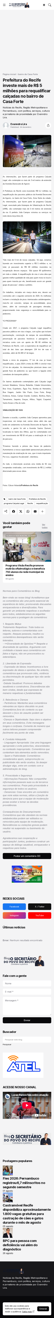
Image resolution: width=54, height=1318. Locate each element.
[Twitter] (21, 511)
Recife (30, 503)
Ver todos (44, 526)
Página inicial (9, 74)
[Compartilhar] (48, 125)
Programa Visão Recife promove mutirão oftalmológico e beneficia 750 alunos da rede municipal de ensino (25, 570)
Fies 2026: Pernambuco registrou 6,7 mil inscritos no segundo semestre (24, 1182)
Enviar (27, 1020)
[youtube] (39, 915)
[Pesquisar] (49, 5)
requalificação (42, 503)
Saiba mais (27, 1311)
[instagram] (14, 915)
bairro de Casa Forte (28, 74)
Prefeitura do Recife (37, 499)
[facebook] (14, 906)
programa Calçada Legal (14, 503)
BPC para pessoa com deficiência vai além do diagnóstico (20, 1245)
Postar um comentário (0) (27, 856)
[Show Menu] (4, 5)
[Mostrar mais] (42, 511)
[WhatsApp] (28, 511)
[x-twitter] (39, 906)
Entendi (43, 1309)
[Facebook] (14, 511)
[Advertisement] (27, 38)
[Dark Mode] (44, 5)
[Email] (35, 511)
